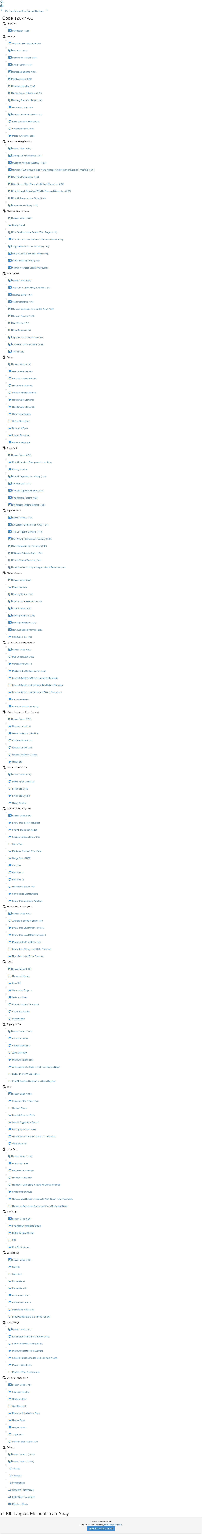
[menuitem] (2, 6)
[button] (2, 2)
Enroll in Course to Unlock (101, 1528)
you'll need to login (113, 1524)
